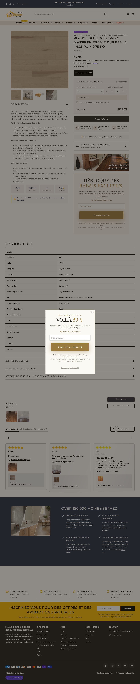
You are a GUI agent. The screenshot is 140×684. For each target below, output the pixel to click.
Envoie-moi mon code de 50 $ (70, 347)
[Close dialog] (92, 312)
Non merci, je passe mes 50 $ (70, 368)
